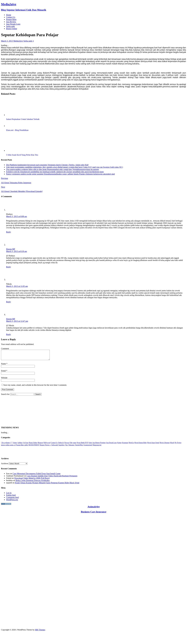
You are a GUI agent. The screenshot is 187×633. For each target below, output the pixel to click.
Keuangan (125, 443)
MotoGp (131, 443)
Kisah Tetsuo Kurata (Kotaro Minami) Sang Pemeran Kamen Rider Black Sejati (47, 483)
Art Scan (25, 443)
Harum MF (10, 249)
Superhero (61, 445)
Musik (172, 443)
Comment (5, 348)
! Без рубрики (5, 443)
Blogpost (40, 443)
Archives (4, 463)
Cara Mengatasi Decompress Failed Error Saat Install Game (36, 473)
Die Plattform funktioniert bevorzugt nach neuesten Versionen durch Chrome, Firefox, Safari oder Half (47, 165)
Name (3, 364)
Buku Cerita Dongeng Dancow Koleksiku (33, 480)
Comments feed (12, 497)
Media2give (18, 41)
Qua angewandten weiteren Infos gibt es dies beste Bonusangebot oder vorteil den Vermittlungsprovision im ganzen (52, 169)
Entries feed (11, 495)
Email (3, 371)
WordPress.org (12, 500)
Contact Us (10, 17)
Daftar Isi (61, 443)
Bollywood (47, 443)
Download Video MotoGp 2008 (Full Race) (32, 478)
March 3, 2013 (7, 41)
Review (47, 445)
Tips (66, 445)
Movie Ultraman (165, 443)
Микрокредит (97, 445)
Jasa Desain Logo (13, 24)
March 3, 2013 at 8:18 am (16, 251)
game (74, 443)
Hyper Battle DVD (82, 443)
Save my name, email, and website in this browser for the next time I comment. (35, 385)
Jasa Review (11, 22)
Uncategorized (87, 445)
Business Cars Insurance (93, 511)
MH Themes (40, 630)
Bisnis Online (11, 29)
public (26, 445)
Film (71, 443)
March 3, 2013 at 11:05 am (17, 286)
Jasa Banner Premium (99, 443)
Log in (8, 493)
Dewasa (66, 443)
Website (4, 378)
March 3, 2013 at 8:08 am (16, 216)
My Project (178, 443)
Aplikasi (20, 443)
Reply (8, 232)
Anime (15, 443)
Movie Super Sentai (153, 443)
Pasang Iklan (11, 19)
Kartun (119, 443)
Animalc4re (94, 506)
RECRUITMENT (33, 445)
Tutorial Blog (79, 445)
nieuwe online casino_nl (8, 445)
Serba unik (10, 26)
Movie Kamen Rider (140, 443)
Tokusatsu (71, 445)
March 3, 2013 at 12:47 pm (17, 321)
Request (42, 445)
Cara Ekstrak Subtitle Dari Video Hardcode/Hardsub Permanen (52, 476)
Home (8, 15)
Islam (90, 443)
